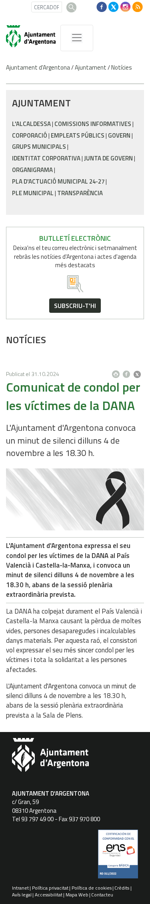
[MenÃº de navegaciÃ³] (76, 38)
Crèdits (121, 888)
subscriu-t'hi (75, 305)
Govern (119, 135)
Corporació (29, 135)
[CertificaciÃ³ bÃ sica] (118, 857)
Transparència (80, 193)
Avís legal (22, 894)
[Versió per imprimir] (117, 372)
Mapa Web (77, 894)
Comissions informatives (92, 123)
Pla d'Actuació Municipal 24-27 (58, 181)
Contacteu (102, 894)
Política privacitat (50, 888)
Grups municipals (39, 146)
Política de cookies (92, 888)
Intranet (20, 888)
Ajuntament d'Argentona (38, 67)
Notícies (121, 67)
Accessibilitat (48, 894)
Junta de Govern (108, 158)
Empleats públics (77, 135)
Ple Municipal (33, 193)
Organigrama (32, 169)
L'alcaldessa (31, 123)
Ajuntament (90, 67)
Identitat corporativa (46, 158)
